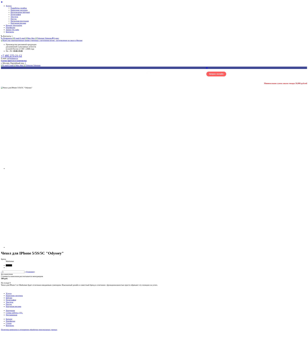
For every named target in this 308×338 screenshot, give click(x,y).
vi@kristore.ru (12, 58)
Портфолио (10, 28)
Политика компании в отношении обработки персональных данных (29, 330)
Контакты (10, 32)
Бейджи (9, 298)
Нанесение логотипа (19, 10)
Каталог (9, 319)
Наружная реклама (18, 23)
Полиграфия (16, 15)
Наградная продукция (20, 21)
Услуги (9, 6)
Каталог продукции (14, 25)
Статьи (9, 323)
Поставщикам (11, 315)
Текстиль (14, 17)
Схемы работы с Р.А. (14, 313)
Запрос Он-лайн (12, 30)
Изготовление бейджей (20, 12)
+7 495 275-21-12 (11, 55)
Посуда (13, 19)
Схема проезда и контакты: (14, 61)
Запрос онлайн (216, 74)
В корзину (30, 272)
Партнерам (10, 311)
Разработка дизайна (19, 8)
